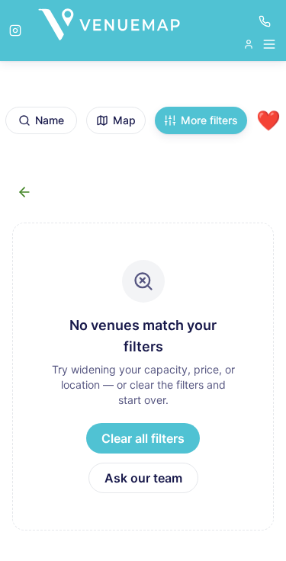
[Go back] (24, 192)
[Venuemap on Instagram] (15, 30)
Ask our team (143, 478)
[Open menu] (260, 44)
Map (124, 120)
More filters (209, 120)
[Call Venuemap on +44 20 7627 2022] (264, 21)
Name (49, 120)
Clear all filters (143, 438)
